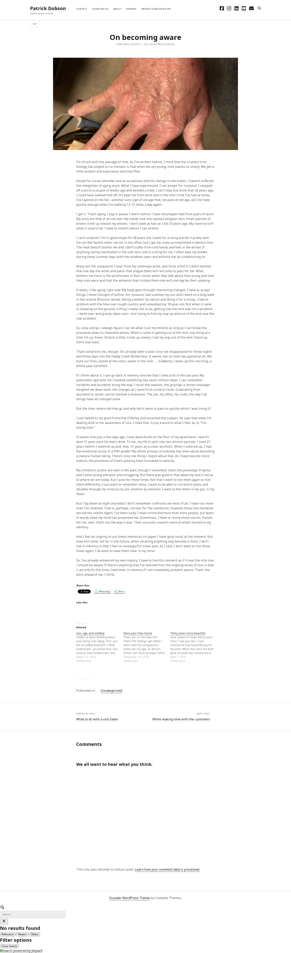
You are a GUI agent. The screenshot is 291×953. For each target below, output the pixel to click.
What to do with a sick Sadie (97, 719)
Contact (81, 8)
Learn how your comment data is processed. (167, 869)
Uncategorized (111, 690)
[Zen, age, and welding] (99, 647)
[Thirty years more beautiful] (193, 647)
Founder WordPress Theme (129, 898)
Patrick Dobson (48, 8)
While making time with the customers (181, 719)
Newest (22, 934)
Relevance (8, 934)
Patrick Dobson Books (156, 8)
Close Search (9, 946)
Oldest (34, 934)
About (117, 8)
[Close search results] (4, 921)
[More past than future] (146, 647)
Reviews (131, 8)
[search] (259, 8)
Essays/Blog (100, 8)
